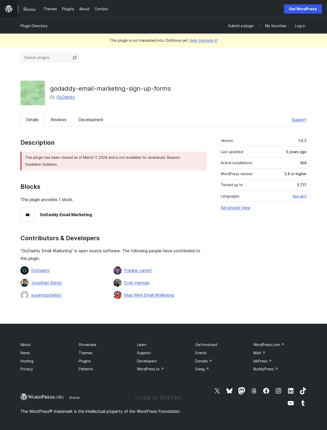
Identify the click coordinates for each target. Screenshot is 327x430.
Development (90, 119)
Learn (141, 344)
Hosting (26, 361)
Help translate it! (203, 40)
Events (201, 353)
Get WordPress (303, 9)
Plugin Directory (34, 26)
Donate (203, 361)
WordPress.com (268, 344)
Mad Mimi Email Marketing (149, 295)
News (25, 353)
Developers (147, 361)
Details (32, 119)
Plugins (85, 361)
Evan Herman (136, 282)
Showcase (87, 344)
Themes (85, 353)
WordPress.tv (150, 369)
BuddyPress (265, 369)
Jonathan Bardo (46, 282)
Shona (74, 397)
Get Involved (206, 344)
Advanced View (235, 207)
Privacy (26, 369)
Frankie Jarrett (138, 270)
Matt (259, 353)
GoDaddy (65, 97)
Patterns (86, 369)
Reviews (58, 119)
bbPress (262, 361)
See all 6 (300, 196)
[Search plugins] (74, 58)
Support (299, 119)
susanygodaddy (46, 295)
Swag (202, 369)
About (25, 344)
